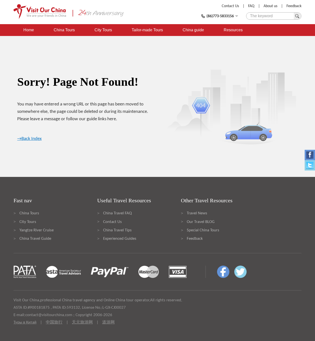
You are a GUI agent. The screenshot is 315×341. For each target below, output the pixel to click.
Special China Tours (203, 230)
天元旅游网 (82, 322)
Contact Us (230, 6)
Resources (233, 30)
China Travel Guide (35, 239)
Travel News (197, 213)
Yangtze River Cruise (36, 230)
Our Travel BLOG (201, 222)
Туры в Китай (25, 322)
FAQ (251, 6)
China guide (193, 30)
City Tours (103, 30)
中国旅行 (54, 322)
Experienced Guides (119, 239)
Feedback (293, 6)
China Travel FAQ (117, 213)
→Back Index (29, 138)
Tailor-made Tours (147, 30)
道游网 (108, 322)
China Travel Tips (117, 230)
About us (270, 6)
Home (28, 30)
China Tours (64, 30)
